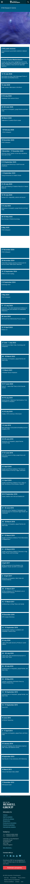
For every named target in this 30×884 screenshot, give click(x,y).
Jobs (22, 881)
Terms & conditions (9, 881)
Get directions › (7, 848)
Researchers (6, 821)
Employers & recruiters (9, 823)
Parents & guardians (9, 825)
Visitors (5, 815)
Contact (17, 881)
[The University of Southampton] (15, 2)
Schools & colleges (8, 819)
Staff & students (7, 817)
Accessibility (13, 877)
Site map (6, 877)
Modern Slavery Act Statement (12, 879)
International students (9, 827)
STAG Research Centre (8, 8)
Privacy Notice (21, 877)
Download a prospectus (14, 867)
